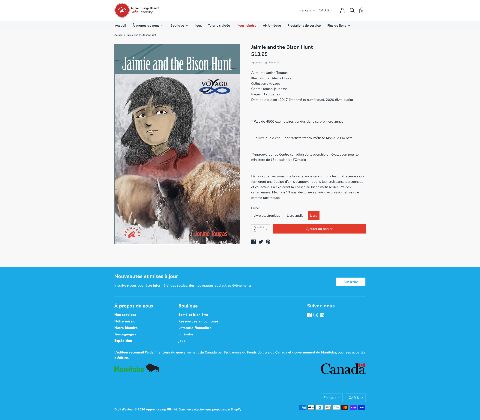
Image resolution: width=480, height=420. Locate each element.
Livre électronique (267, 215)
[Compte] (342, 9)
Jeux (198, 25)
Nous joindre (246, 25)
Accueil (120, 25)
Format (255, 208)
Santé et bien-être (193, 314)
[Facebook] (309, 315)
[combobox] (260, 228)
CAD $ (324, 10)
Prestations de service (304, 25)
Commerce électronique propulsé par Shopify (210, 409)
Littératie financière (195, 327)
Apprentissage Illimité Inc (265, 62)
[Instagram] (316, 315)
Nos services (125, 314)
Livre (313, 215)
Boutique (178, 25)
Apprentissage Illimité (161, 409)
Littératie (186, 334)
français (304, 10)
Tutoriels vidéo (219, 25)
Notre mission (126, 321)
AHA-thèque (272, 25)
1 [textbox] (255, 230)
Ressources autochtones (198, 321)
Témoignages (125, 334)
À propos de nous (146, 25)
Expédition (123, 340)
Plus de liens (337, 25)
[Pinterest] (322, 315)
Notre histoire (126, 327)
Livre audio (295, 215)
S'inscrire (351, 282)
